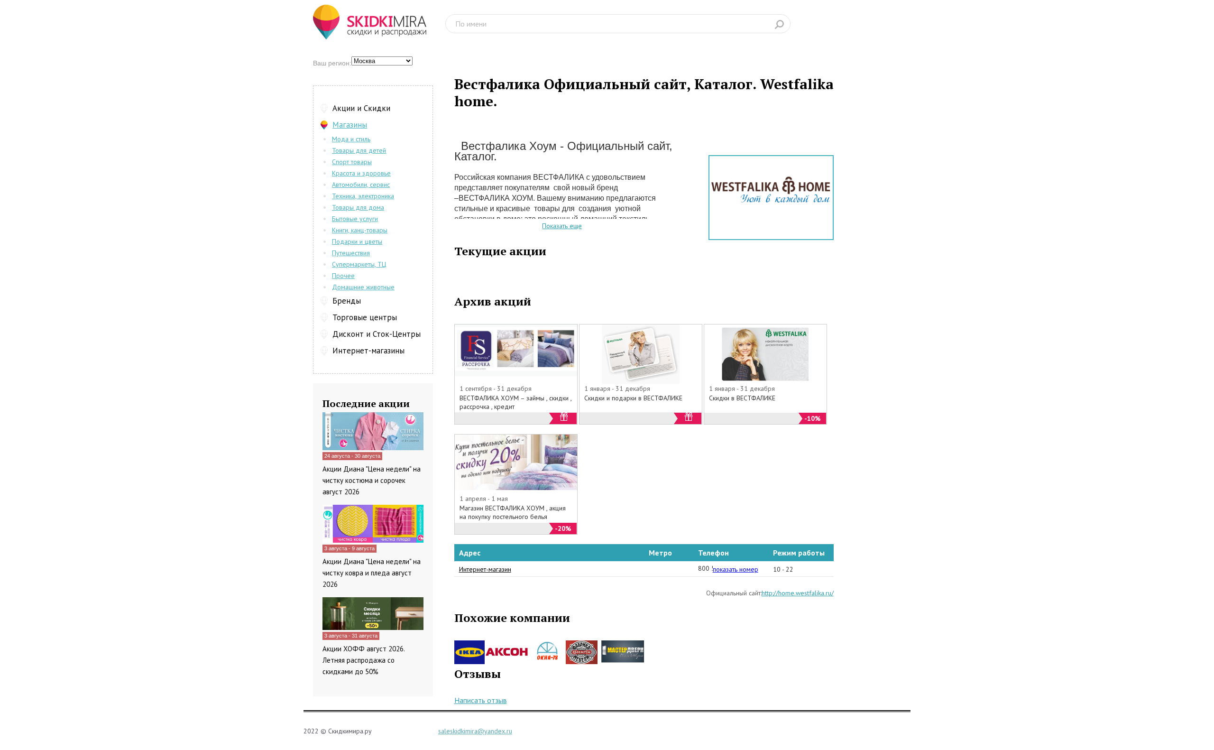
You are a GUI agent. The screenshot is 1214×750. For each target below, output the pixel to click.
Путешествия (351, 253)
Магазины (349, 125)
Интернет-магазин (485, 569)
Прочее (343, 275)
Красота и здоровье (361, 173)
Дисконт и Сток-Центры (376, 334)
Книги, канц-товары (359, 230)
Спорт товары (352, 161)
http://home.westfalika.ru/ (798, 593)
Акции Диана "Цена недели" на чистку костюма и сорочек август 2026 (371, 480)
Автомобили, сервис (361, 184)
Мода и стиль (351, 139)
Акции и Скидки (361, 108)
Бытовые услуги (355, 218)
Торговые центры (364, 317)
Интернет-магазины (368, 350)
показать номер (735, 569)
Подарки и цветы (357, 241)
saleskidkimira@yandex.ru (475, 731)
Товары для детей (359, 150)
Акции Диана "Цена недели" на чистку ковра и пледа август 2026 (371, 573)
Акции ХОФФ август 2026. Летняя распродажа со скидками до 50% (363, 660)
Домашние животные (363, 287)
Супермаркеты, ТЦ (359, 264)
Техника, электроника (363, 196)
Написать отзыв (480, 700)
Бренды (346, 301)
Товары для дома (358, 207)
